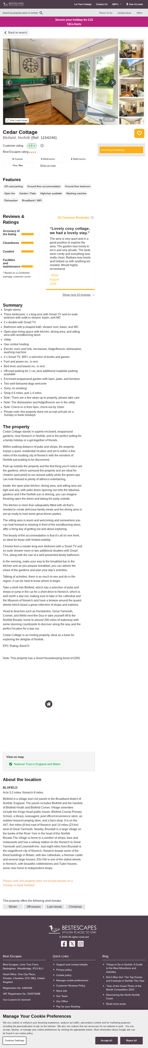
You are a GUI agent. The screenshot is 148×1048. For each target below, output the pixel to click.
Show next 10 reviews (76, 294)
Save (139, 133)
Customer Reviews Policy (70, 985)
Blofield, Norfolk (30, 137)
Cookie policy (63, 975)
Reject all (131, 1040)
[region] (74, 1029)
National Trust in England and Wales (37, 764)
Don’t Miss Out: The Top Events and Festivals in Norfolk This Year (125, 979)
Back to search (17, 32)
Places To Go (105, 13)
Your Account (135, 4)
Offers (139, 13)
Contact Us (102, 4)
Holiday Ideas (124, 13)
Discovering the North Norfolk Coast (123, 996)
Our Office (62, 1001)
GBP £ (115, 4)
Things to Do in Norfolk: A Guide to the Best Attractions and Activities (124, 968)
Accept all (106, 1040)
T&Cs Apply (74, 23)
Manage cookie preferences (72, 980)
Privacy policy (64, 969)
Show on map (48, 165)
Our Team (62, 996)
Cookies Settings (14, 1040)
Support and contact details (72, 964)
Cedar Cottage (20, 132)
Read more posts (116, 1003)
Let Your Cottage (83, 4)
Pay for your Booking (68, 1006)
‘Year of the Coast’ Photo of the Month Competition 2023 (124, 988)
